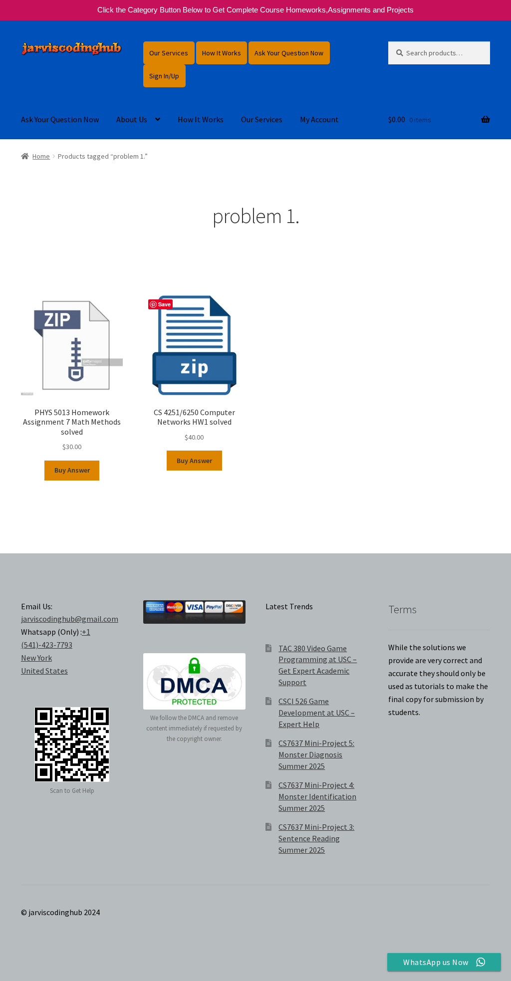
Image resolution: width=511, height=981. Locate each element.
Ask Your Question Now (289, 52)
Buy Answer (72, 470)
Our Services (168, 52)
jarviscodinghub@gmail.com (69, 619)
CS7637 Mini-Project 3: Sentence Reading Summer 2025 (316, 838)
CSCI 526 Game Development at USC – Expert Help (316, 712)
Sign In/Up (164, 75)
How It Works (221, 52)
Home (41, 156)
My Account (319, 119)
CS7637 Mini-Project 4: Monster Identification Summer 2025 (317, 796)
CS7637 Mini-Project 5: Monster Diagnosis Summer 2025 (316, 754)
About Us (131, 119)
